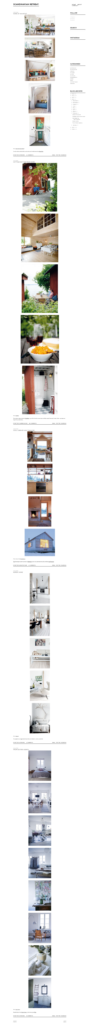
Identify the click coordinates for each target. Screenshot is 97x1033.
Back (65, 1021)
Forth (15, 1021)
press (71, 80)
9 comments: (29, 742)
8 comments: (29, 1015)
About (79, 4)
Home (74, 4)
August (75, 104)
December (75, 100)
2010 (73, 127)
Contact (75, 5)
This (14, 561)
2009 (73, 129)
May (74, 107)
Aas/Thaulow (51, 561)
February (75, 113)
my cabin (72, 72)
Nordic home (18, 572)
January (75, 125)
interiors (22, 155)
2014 (73, 93)
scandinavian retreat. (26, 4)
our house (72, 75)
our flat (72, 74)
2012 (73, 97)
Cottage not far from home (24, 162)
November (75, 102)
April (74, 109)
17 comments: (32, 565)
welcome (72, 83)
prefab (71, 78)
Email (53, 155)
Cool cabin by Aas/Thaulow (24, 430)
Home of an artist (20, 13)
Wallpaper (30, 561)
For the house (73, 69)
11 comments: (30, 155)
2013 (73, 95)
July (74, 106)
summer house (23, 423)
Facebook (63, 155)
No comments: (33, 423)
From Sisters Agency (21, 749)
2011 (73, 99)
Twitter (58, 155)
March (74, 111)
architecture (23, 565)
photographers (73, 77)
